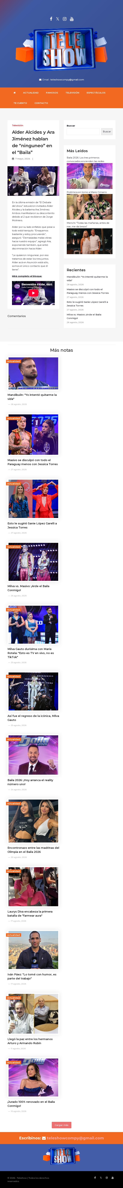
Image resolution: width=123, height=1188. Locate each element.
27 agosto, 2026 (19, 469)
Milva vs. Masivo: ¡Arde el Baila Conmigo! (84, 316)
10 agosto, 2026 (18, 1111)
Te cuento (20, 103)
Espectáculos (96, 92)
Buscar (71, 125)
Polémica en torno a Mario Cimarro (87, 192)
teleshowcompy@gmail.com (67, 79)
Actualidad (31, 92)
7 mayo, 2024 (22, 158)
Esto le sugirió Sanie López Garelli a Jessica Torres (87, 304)
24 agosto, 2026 (19, 789)
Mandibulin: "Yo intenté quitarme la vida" (87, 278)
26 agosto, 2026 (19, 596)
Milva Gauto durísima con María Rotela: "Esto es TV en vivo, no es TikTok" (31, 653)
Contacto (41, 103)
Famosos (52, 92)
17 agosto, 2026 (18, 921)
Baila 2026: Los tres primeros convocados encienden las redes (85, 159)
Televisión (72, 92)
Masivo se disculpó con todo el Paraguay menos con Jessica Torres (88, 291)
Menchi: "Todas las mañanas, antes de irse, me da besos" (88, 224)
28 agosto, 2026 (19, 404)
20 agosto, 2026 (19, 857)
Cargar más (61, 1125)
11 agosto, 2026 (18, 1048)
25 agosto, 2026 (18, 662)
